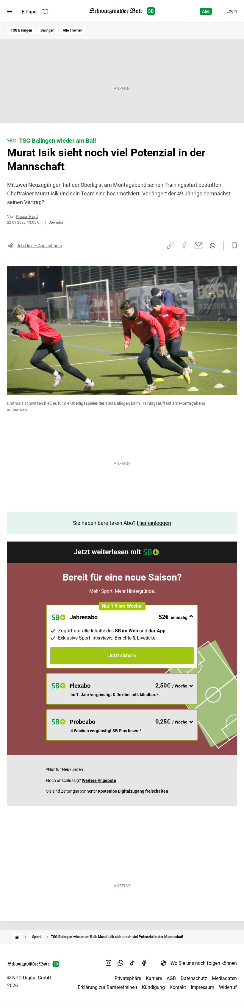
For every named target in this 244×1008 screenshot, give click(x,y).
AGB (171, 978)
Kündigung (153, 987)
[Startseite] (17, 937)
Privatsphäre (128, 978)
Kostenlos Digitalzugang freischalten (133, 791)
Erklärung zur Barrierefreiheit (107, 987)
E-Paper (30, 12)
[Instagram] (108, 963)
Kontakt (178, 987)
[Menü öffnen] (9, 12)
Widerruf (228, 987)
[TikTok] (132, 963)
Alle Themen (72, 30)
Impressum (202, 987)
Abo (205, 11)
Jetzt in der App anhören (39, 245)
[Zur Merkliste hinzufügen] (233, 246)
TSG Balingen (21, 30)
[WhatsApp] (120, 963)
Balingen (47, 30)
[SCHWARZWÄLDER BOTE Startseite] (122, 11)
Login (231, 11)
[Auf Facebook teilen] (184, 245)
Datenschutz (194, 978)
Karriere (154, 978)
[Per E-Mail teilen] (198, 245)
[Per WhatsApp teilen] (212, 246)
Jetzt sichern (122, 655)
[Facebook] (144, 963)
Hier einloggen (154, 523)
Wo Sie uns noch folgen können (204, 963)
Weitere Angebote (99, 780)
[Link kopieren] (170, 246)
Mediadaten (224, 978)
